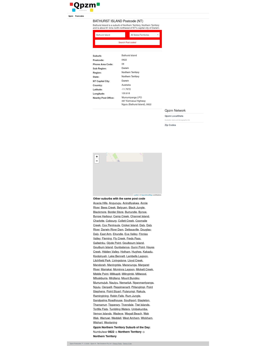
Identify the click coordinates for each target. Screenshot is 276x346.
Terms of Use (127, 344)
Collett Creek (126, 220)
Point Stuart (114, 291)
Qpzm (70, 16)
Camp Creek (121, 216)
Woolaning (110, 322)
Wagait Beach (133, 313)
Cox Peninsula (111, 225)
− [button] (97, 161)
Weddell (116, 318)
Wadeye (118, 313)
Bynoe (142, 212)
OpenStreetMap (146, 195)
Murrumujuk (100, 282)
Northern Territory (130, 72)
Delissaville (132, 229)
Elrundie (118, 234)
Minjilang (114, 278)
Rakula (140, 291)
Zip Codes (170, 125)
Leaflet (136, 195)
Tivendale (127, 304)
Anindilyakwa (131, 203)
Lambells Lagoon (137, 256)
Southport (130, 300)
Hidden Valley (110, 251)
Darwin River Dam (112, 229)
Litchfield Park (102, 260)
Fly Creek (119, 238)
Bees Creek (108, 207)
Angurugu (115, 203)
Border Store (115, 212)
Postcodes (79, 16)
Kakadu (148, 251)
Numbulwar (100, 331)
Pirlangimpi (138, 287)
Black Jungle (137, 207)
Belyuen (122, 207)
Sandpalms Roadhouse (107, 300)
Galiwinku (99, 243)
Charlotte (98, 220)
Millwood (140, 274)
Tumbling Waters (119, 309)
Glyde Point (114, 243)
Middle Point (100, 274)
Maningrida (114, 265)
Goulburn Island (103, 247)
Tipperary (114, 304)
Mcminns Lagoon (124, 269)
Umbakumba (139, 309)
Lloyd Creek (135, 260)
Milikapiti (115, 274)
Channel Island (139, 216)
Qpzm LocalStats (177, 117)
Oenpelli (107, 287)
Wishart (98, 322)
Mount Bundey (130, 278)
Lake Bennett (116, 256)
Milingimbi (128, 274)
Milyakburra (100, 278)
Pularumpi (128, 291)
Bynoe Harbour (102, 216)
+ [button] (97, 156)
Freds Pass (134, 238)
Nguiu (96, 287)
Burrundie (131, 212)
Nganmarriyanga (143, 282)
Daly (142, 225)
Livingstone (119, 260)
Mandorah (99, 265)
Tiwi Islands (142, 304)
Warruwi (105, 318)
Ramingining (101, 296)
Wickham (146, 318)
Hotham (125, 251)
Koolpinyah (100, 256)
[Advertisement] (125, 132)
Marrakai (106, 269)
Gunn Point (138, 247)
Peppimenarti (122, 287)
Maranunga (129, 265)
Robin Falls (117, 296)
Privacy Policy (117, 344)
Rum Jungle (132, 296)
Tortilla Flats (100, 309)
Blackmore (99, 212)
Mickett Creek (144, 269)
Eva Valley (130, 234)
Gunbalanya (122, 247)
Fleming (107, 238)
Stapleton (143, 300)
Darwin (125, 68)
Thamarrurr (100, 304)
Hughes (136, 251)
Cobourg (111, 220)
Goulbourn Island (133, 243)
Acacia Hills (100, 203)
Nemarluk (125, 282)
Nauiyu (113, 282)
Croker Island (129, 225)
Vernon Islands (102, 313)
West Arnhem (131, 318)
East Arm (105, 234)
